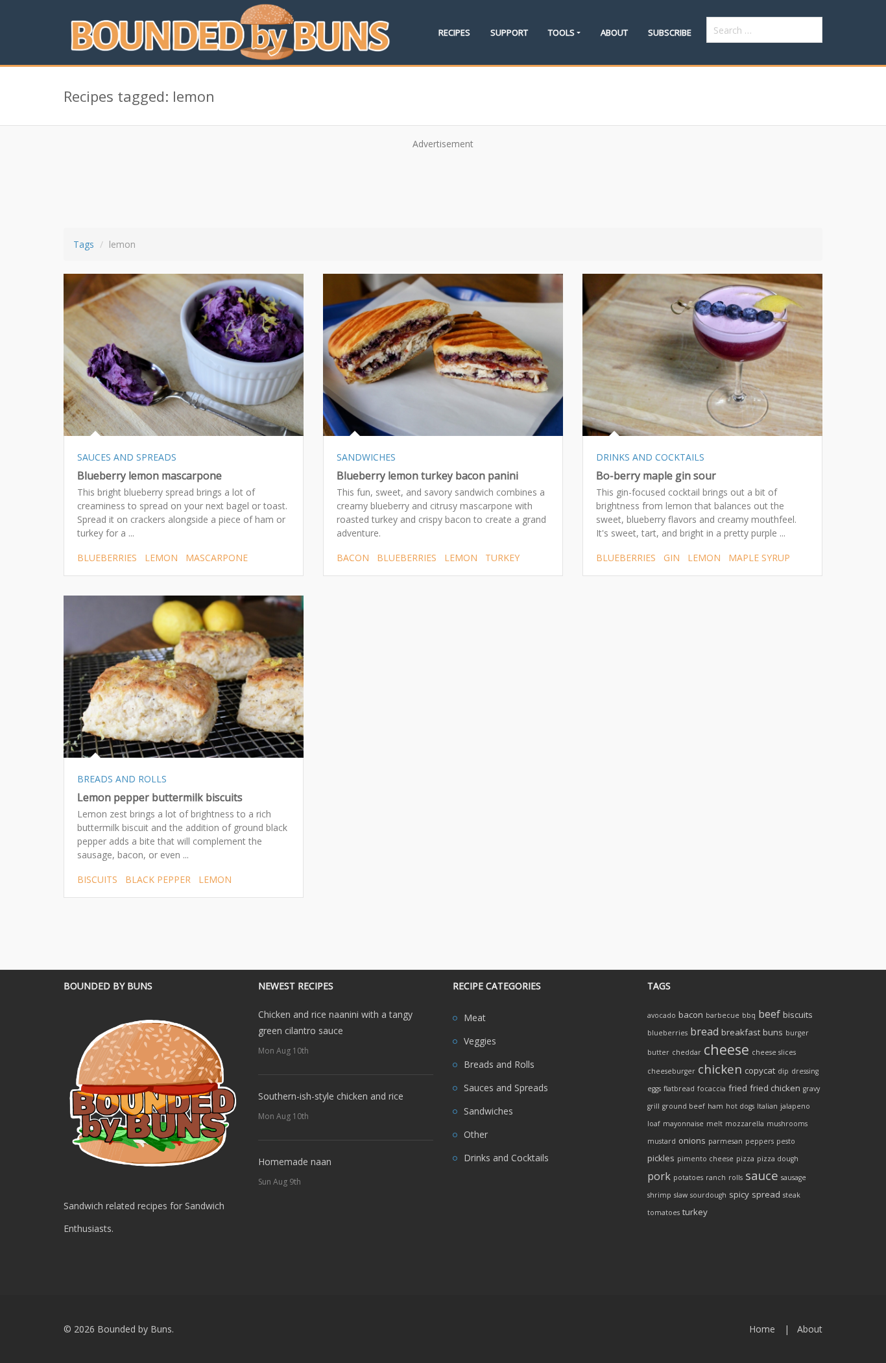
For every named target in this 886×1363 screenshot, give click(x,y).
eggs (654, 1088)
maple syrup (759, 557)
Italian (767, 1106)
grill (653, 1106)
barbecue (722, 1015)
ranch (716, 1177)
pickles (661, 1158)
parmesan (725, 1141)
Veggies (480, 1041)
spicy (739, 1194)
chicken (720, 1069)
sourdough (708, 1195)
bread (704, 1031)
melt (714, 1123)
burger (797, 1032)
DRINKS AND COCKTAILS (650, 457)
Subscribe (669, 32)
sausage (793, 1177)
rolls (735, 1177)
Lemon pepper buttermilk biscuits (160, 797)
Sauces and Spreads (506, 1087)
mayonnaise (683, 1123)
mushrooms (787, 1123)
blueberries (107, 557)
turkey (502, 557)
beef (769, 1014)
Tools (561, 32)
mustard (661, 1141)
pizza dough (777, 1158)
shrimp (659, 1195)
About (614, 32)
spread (766, 1194)
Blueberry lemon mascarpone (149, 475)
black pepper (158, 879)
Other (476, 1134)
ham (715, 1106)
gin (672, 557)
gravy (811, 1088)
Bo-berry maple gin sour (656, 475)
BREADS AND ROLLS (122, 779)
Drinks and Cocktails (506, 1158)
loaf (653, 1123)
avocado (661, 1015)
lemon (161, 557)
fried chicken (775, 1088)
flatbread (679, 1088)
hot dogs (740, 1106)
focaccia (711, 1088)
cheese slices (774, 1052)
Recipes (454, 32)
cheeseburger (671, 1071)
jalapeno (795, 1106)
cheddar (686, 1052)
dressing (805, 1071)
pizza (745, 1158)
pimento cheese (705, 1158)
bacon (353, 557)
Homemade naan (294, 1161)
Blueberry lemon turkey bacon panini (427, 475)
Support (509, 32)
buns (773, 1032)
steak (791, 1195)
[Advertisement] (443, 184)
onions (692, 1140)
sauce (761, 1175)
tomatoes (663, 1212)
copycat (760, 1070)
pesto (785, 1141)
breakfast (740, 1032)
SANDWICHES (366, 457)
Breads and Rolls (499, 1064)
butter (658, 1052)
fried (737, 1088)
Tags (83, 244)
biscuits (97, 879)
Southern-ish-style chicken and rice (330, 1096)
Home (762, 1329)
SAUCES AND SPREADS (126, 457)
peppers (759, 1141)
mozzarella (744, 1123)
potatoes (688, 1177)
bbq (749, 1015)
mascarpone (217, 557)
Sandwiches (488, 1111)
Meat (475, 1017)
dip (783, 1071)
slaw (681, 1195)
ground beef (683, 1106)
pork (659, 1176)
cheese (726, 1049)
